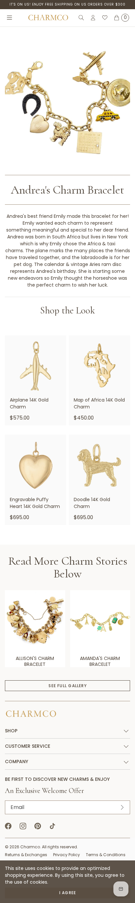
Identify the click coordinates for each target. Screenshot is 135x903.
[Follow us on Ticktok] (52, 826)
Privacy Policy (66, 854)
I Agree (67, 892)
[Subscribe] (122, 807)
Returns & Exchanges (26, 854)
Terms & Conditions (105, 854)
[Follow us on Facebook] (8, 826)
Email (17, 807)
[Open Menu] (9, 18)
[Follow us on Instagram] (23, 826)
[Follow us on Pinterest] (38, 826)
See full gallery (67, 685)
